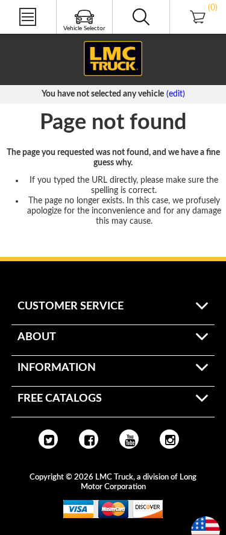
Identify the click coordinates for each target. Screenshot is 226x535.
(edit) (175, 94)
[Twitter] (48, 439)
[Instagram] (169, 439)
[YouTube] (129, 439)
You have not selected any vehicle (103, 94)
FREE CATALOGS (32, 35)
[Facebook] (88, 439)
